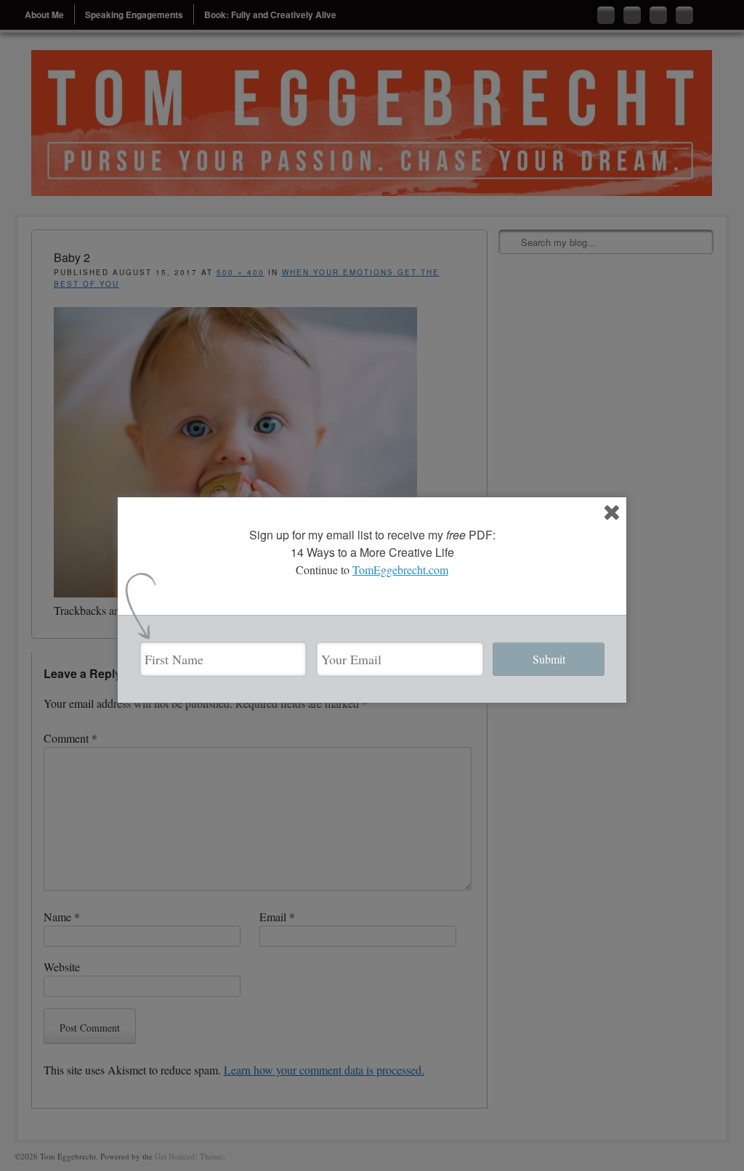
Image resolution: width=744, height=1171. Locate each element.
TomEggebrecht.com (400, 569)
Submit (549, 658)
